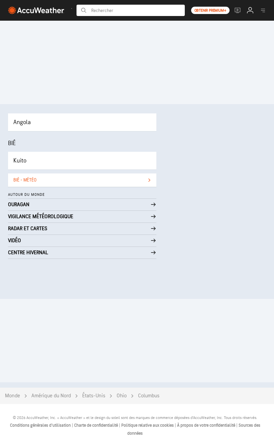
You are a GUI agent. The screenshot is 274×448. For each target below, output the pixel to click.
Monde (12, 396)
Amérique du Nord (51, 396)
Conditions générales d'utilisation (41, 425)
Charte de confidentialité (96, 425)
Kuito (19, 160)
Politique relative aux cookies (148, 425)
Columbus (148, 396)
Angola (22, 122)
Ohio (122, 396)
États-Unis (93, 396)
